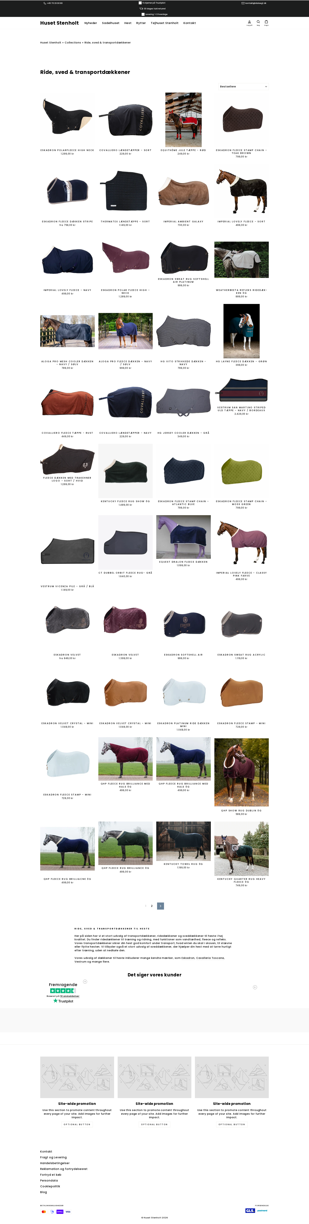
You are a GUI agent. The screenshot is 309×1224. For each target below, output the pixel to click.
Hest (127, 23)
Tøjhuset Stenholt (165, 23)
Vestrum (81, 962)
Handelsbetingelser (55, 1163)
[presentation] (85, 982)
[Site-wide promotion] (77, 1077)
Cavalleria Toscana (210, 958)
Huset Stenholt (59, 23)
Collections (73, 42)
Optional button (77, 1124)
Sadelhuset (111, 23)
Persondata (49, 1180)
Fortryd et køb (50, 1175)
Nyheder (90, 23)
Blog (43, 1192)
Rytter (141, 23)
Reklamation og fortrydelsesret (64, 1169)
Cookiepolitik (50, 1186)
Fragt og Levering (53, 1157)
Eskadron (188, 958)
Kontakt (189, 23)
